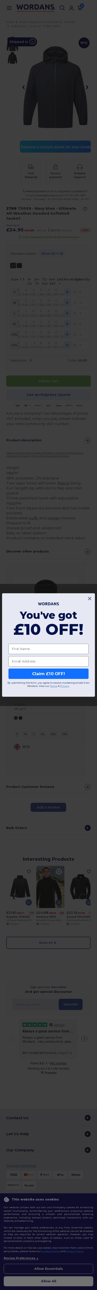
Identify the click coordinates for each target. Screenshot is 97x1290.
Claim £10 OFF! (48, 673)
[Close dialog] (89, 598)
